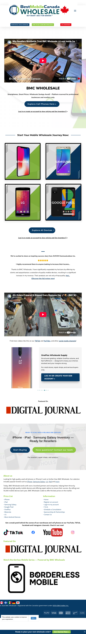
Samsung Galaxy (39, 482)
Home (45, 499)
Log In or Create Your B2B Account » (58, 377)
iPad (50, 482)
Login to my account (51, 504)
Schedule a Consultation (52, 509)
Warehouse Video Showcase (19, 24)
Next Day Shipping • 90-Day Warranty (25, 350)
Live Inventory (65, 24)
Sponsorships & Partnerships (54, 512)
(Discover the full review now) (43, 278)
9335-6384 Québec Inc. (61, 606)
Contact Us (48, 514)
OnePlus (7, 509)
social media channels (67, 341)
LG (47, 482)
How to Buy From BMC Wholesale (43, 24)
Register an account (50, 502)
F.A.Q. (45, 507)
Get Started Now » (61, 632)
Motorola (7, 512)
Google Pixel (8, 507)
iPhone (29, 482)
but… (68, 275)
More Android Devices (12, 517)
